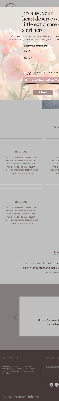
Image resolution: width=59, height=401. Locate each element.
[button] (43, 92)
